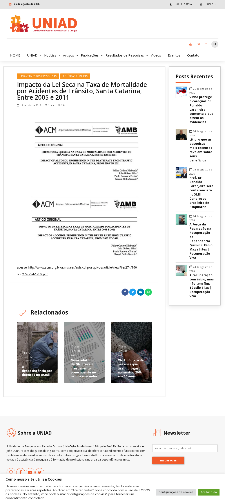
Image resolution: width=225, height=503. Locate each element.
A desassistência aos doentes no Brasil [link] (37, 371)
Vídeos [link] (156, 55)
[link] (180, 4)
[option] (84, 151)
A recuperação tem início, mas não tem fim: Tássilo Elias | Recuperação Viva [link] (201, 285)
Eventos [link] (174, 55)
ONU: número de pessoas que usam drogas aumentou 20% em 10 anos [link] (131, 368)
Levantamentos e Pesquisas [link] (38, 76)
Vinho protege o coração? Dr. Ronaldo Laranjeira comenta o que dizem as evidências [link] (201, 109)
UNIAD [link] (32, 55)
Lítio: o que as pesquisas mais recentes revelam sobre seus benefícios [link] (200, 149)
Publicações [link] (90, 55)
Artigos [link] (68, 55)
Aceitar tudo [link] (209, 492)
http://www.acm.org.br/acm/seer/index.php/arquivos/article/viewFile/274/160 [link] (82, 267)
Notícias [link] (50, 55)
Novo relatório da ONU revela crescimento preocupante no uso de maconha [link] (84, 368)
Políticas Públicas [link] (75, 76)
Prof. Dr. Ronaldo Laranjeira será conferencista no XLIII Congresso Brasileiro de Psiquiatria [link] (201, 192)
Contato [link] (193, 55)
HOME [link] (15, 55)
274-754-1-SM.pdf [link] (35, 274)
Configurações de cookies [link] (176, 492)
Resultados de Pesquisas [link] (124, 55)
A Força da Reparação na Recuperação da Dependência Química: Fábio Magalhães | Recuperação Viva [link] (200, 241)
